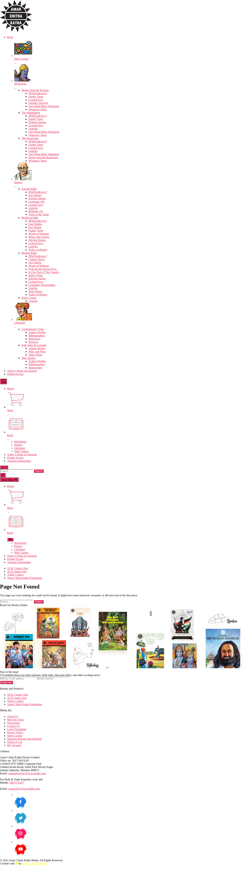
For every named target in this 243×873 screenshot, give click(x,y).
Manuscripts (35, 367)
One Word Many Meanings (43, 106)
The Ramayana (29, 138)
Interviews (34, 338)
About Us (12, 716)
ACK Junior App (17, 571)
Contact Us (13, 726)
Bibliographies (36, 335)
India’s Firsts (35, 275)
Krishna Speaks (37, 122)
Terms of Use (14, 742)
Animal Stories (36, 348)
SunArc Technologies (34, 863)
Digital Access (15, 374)
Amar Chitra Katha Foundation (24, 577)
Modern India (29, 252)
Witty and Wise (37, 351)
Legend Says (35, 99)
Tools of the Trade (38, 214)
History (18, 444)
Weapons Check (37, 109)
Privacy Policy (15, 732)
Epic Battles (35, 224)
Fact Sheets (34, 195)
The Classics (28, 357)
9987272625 (16, 782)
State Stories (35, 291)
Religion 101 (35, 211)
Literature (19, 448)
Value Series (35, 354)
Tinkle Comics (15, 574)
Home (10, 388)
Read (10, 37)
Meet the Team (15, 719)
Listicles (33, 128)
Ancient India (29, 188)
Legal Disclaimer (16, 729)
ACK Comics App (17, 568)
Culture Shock (36, 259)
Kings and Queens (38, 236)
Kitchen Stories (37, 198)
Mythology (20, 441)
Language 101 (36, 201)
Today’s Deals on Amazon (22, 370)
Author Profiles (37, 332)
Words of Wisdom (38, 233)
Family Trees (35, 96)
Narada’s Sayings (38, 103)
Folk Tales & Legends (33, 345)
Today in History (37, 249)
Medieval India (29, 217)
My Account (14, 745)
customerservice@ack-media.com (27, 773)
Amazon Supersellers (19, 460)
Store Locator (14, 735)
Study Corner (28, 297)
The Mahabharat (30, 112)
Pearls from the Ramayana (43, 157)
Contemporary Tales (32, 329)
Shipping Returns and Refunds (24, 738)
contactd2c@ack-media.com (24, 788)
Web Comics (21, 451)
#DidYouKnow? (37, 93)
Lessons (33, 301)
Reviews (33, 341)
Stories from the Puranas (35, 90)
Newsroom (13, 722)
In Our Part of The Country (43, 272)
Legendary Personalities (41, 284)
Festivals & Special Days (42, 268)
